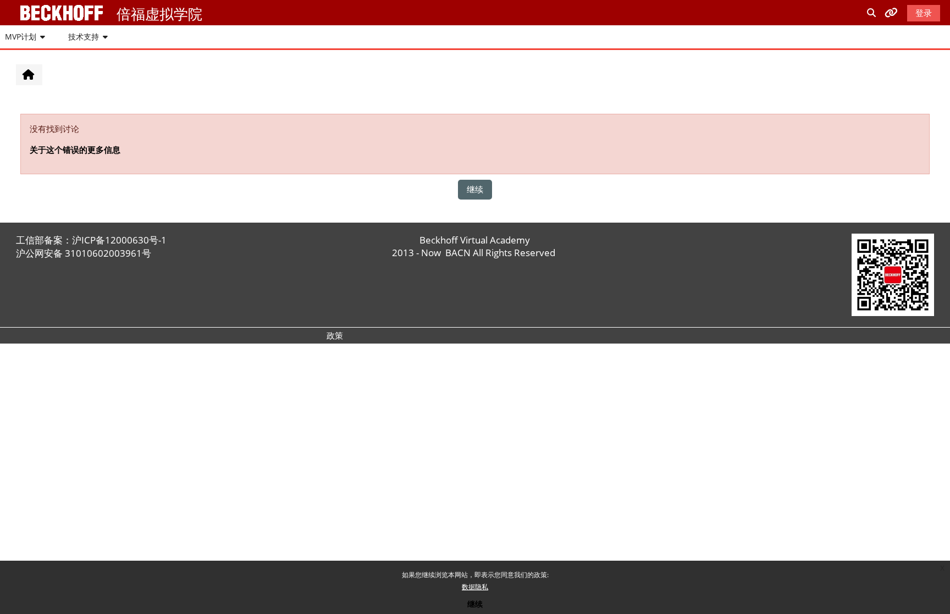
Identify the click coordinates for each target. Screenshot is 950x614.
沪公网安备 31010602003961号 (83, 253)
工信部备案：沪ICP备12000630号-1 (91, 240)
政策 (335, 335)
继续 (475, 604)
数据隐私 (475, 586)
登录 (923, 12)
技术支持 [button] (83, 36)
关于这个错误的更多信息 (75, 149)
